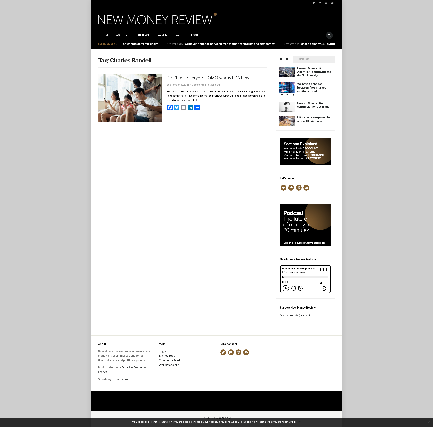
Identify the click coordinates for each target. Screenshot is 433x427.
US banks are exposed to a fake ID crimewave (313, 119)
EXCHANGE (143, 35)
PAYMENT (163, 35)
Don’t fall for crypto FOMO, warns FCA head (209, 77)
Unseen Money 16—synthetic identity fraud (320, 44)
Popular (303, 59)
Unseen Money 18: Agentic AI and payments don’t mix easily (314, 72)
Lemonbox (121, 379)
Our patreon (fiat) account (295, 315)
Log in (163, 351)
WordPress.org (169, 365)
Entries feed (167, 355)
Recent (284, 59)
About (195, 35)
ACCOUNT (122, 35)
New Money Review (216, 399)
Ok (299, 421)
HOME (105, 35)
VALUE (180, 35)
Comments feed (169, 360)
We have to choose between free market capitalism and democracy (220, 44)
